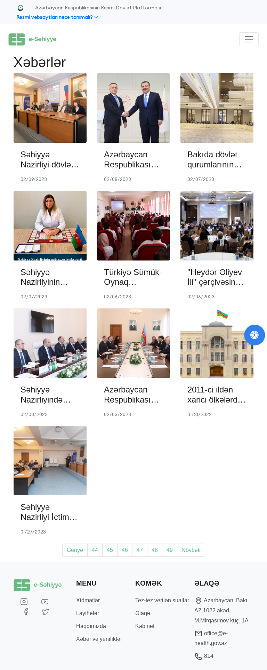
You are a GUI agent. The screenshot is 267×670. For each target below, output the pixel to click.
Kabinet (144, 626)
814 (208, 656)
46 (125, 550)
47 (140, 550)
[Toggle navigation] (249, 39)
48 (155, 550)
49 (170, 550)
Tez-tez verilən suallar (162, 600)
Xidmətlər (88, 600)
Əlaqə (142, 613)
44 (95, 550)
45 (110, 550)
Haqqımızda (91, 626)
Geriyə (75, 550)
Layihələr (87, 613)
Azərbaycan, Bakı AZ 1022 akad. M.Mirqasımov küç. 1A (221, 610)
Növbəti (191, 550)
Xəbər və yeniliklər (99, 639)
